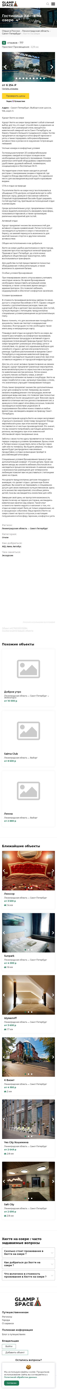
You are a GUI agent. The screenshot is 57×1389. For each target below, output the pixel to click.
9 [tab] (40, 78)
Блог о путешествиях (13, 1334)
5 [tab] (27, 78)
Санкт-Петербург (11, 33)
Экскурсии (7, 555)
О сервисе (8, 1323)
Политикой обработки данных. (20, 1377)
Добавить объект (15, 1352)
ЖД (4, 546)
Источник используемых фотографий (39, 622)
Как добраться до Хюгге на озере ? (22, 1264)
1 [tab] (13, 78)
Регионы (7, 1317)
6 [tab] (30, 78)
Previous (5, 67)
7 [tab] (33, 78)
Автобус (17, 546)
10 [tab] (44, 78)
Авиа (9, 546)
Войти (8, 1346)
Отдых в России (11, 31)
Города (6, 1320)
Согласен (11, 1383)
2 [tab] (16, 78)
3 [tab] (20, 78)
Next (52, 67)
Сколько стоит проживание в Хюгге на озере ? (23, 1252)
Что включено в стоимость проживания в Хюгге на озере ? (25, 1275)
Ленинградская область (35, 31)
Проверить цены (15, 96)
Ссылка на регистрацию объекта (17, 631)
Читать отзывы (10, 88)
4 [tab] (23, 78)
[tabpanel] (28, 67)
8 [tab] (37, 78)
